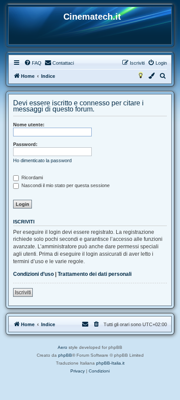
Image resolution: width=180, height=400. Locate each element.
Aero (62, 347)
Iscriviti (23, 292)
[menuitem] (33, 63)
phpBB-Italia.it (110, 363)
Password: (25, 144)
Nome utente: (29, 124)
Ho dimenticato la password (42, 160)
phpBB (65, 355)
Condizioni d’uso (33, 274)
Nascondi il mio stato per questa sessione (65, 185)
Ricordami (31, 177)
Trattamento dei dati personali (95, 274)
